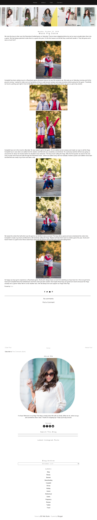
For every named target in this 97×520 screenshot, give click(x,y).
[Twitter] (44, 426)
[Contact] (53, 426)
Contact (60, 2)
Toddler (48, 505)
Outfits (48, 496)
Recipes (48, 502)
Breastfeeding (48, 480)
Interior (48, 491)
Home (35, 2)
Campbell (48, 483)
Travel (48, 507)
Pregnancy (48, 499)
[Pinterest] (47, 426)
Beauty (48, 474)
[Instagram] (50, 426)
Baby (48, 472)
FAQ (51, 2)
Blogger (60, 516)
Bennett (48, 477)
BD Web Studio (45, 516)
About (43, 2)
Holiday (48, 488)
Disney (48, 485)
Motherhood (48, 494)
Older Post (8, 347)
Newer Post (88, 347)
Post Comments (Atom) (19, 351)
